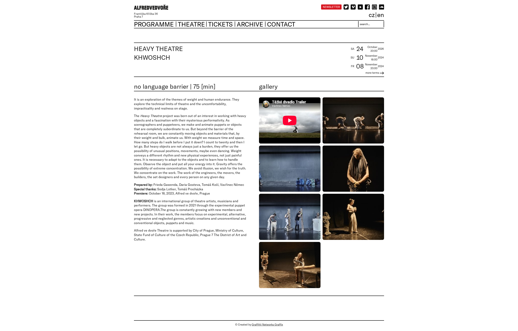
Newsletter (331, 7)
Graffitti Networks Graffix (267, 324)
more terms (372, 72)
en (380, 15)
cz (372, 15)
